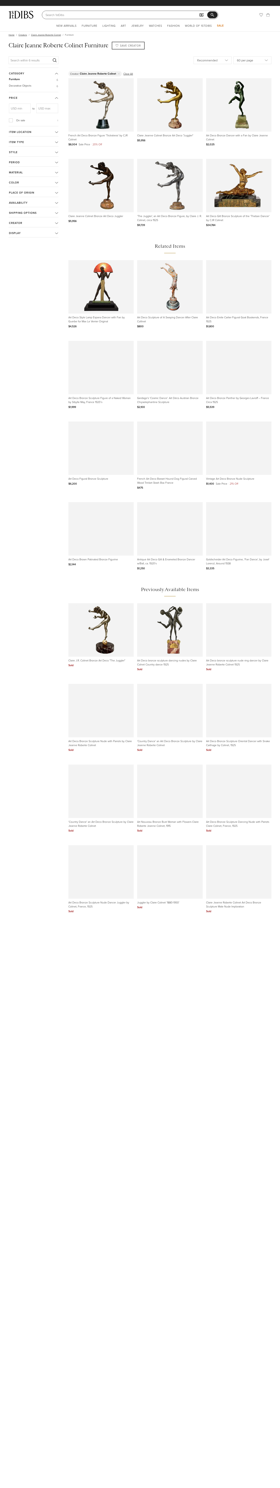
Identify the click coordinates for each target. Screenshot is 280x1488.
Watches (155, 25)
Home (11, 34)
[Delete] (119, 74)
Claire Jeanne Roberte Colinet (46, 34)
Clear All (128, 74)
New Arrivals (66, 25)
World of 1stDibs (198, 25)
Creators (22, 34)
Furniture (89, 25)
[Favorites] (261, 15)
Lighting (109, 25)
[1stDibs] (21, 14)
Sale (220, 25)
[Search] (55, 60)
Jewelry (137, 25)
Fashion (173, 25)
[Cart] (268, 15)
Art (123, 25)
